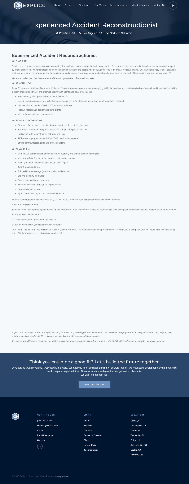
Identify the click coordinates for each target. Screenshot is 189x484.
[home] (30, 4)
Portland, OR (137, 455)
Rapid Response (119, 5)
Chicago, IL (136, 440)
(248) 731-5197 (44, 421)
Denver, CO (136, 421)
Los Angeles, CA (138, 425)
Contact (40, 430)
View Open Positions (94, 384)
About (57, 5)
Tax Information (91, 450)
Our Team (84, 5)
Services (69, 5)
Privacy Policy (90, 445)
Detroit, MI (135, 430)
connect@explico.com (47, 425)
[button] (100, 5)
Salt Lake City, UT (139, 445)
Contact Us (159, 5)
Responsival (62, 476)
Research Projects (92, 435)
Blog (86, 440)
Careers (41, 440)
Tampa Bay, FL (138, 435)
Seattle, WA (136, 450)
